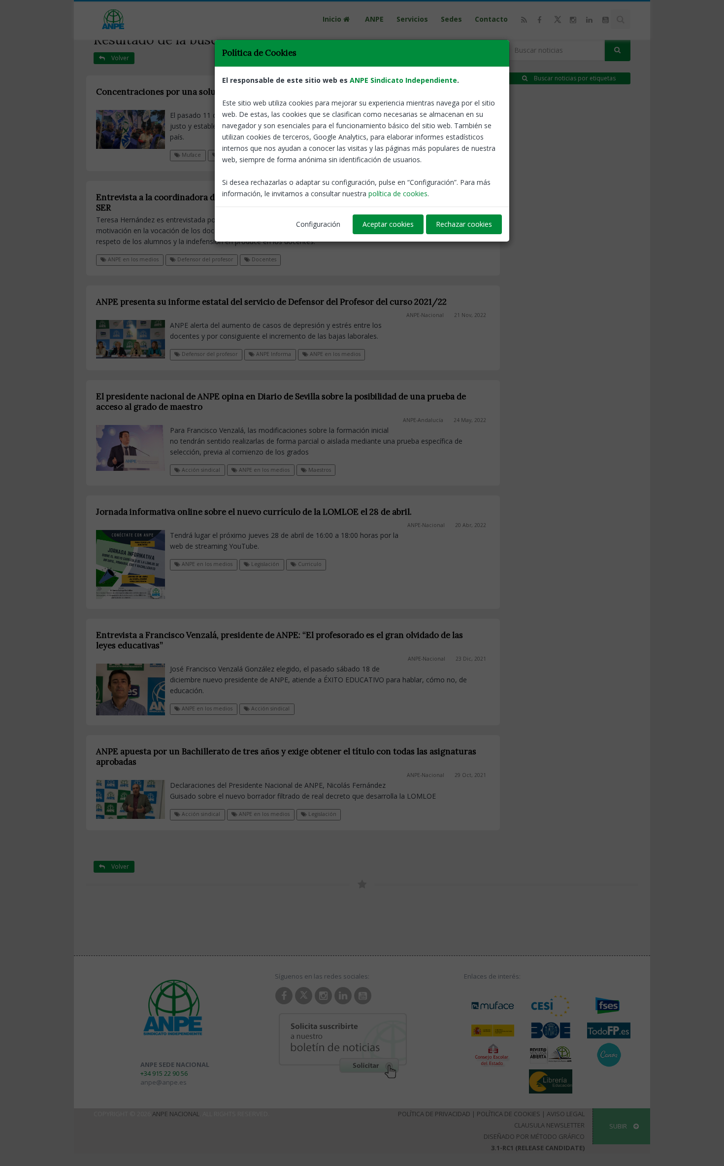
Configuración (318, 224)
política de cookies (398, 193)
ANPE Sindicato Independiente (403, 80)
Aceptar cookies (388, 224)
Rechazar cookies (464, 224)
